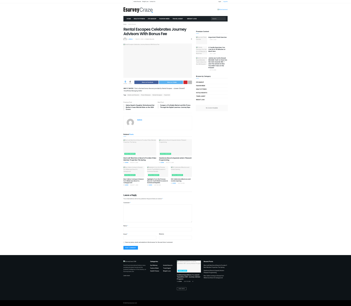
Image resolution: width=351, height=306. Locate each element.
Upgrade (225, 1)
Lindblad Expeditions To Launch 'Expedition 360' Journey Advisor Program (188, 277)
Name (125, 226)
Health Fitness (139, 19)
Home (129, 19)
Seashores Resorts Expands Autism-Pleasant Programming (175, 159)
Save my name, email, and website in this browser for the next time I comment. (149, 242)
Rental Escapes (157, 95)
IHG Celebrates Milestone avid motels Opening (181, 180)
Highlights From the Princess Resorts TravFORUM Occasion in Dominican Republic (157, 181)
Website (161, 234)
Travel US (167, 95)
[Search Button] (224, 18)
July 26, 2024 (181, 183)
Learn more (126, 276)
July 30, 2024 (157, 185)
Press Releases (146, 95)
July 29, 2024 (187, 281)
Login (219, 1)
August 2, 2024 (170, 162)
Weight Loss (145, 1)
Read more (182, 288)
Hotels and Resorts (133, 95)
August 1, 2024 (134, 185)
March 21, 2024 (140, 39)
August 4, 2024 (134, 162)
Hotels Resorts (137, 1)
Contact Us (152, 1)
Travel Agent (177, 19)
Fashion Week (164, 19)
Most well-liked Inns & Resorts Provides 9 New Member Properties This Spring (139, 159)
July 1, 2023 (212, 53)
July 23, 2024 (212, 70)
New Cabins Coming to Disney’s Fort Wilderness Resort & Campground (133, 181)
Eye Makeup (152, 19)
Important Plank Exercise (217, 37)
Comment (127, 203)
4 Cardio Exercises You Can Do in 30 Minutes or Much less (216, 49)
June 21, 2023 (212, 39)
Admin (131, 39)
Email (125, 234)
